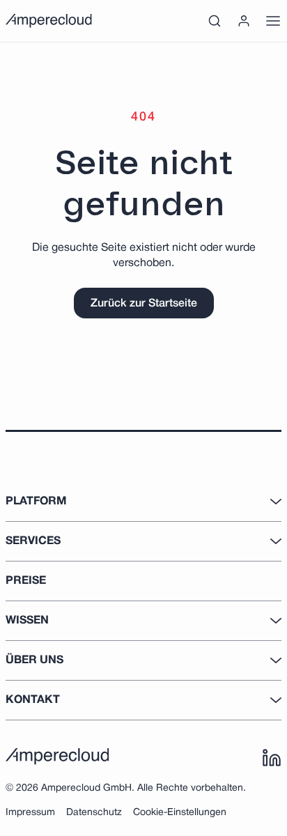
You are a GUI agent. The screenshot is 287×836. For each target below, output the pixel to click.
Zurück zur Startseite (144, 304)
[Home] (49, 21)
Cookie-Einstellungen (179, 812)
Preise (26, 581)
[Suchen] (215, 21)
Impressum (30, 812)
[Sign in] (244, 21)
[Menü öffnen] (273, 21)
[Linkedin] (271, 758)
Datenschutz (94, 812)
